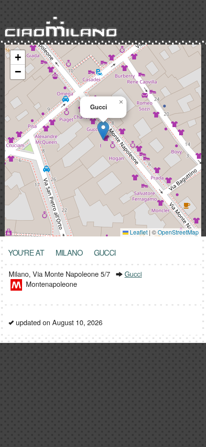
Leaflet (138, 232)
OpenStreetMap (178, 232)
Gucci (133, 274)
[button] (103, 131)
